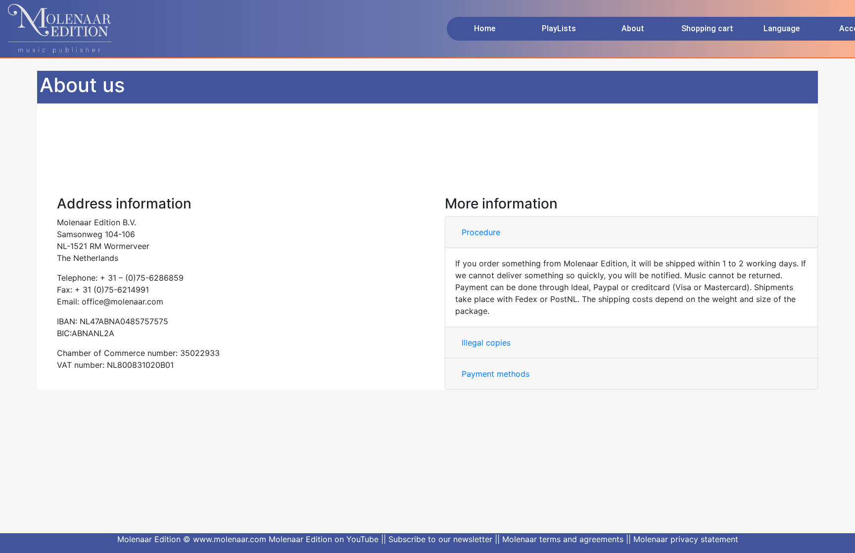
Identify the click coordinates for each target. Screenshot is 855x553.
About (632, 28)
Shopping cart (707, 28)
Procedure (481, 232)
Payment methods (495, 374)
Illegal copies (486, 343)
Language (781, 28)
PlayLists (559, 28)
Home (484, 28)
